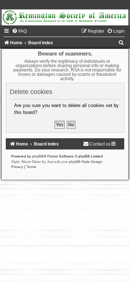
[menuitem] (19, 31)
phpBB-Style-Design (86, 162)
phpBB (38, 156)
